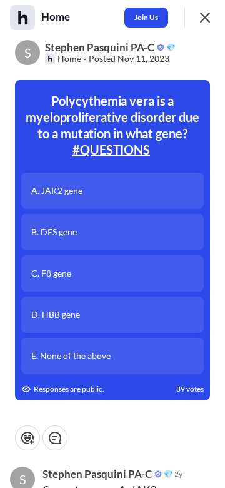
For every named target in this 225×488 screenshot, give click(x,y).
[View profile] (22, 17)
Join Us (146, 17)
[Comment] (55, 437)
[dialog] (112, 244)
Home (69, 59)
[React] (27, 438)
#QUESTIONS (111, 149)
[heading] (56, 16)
